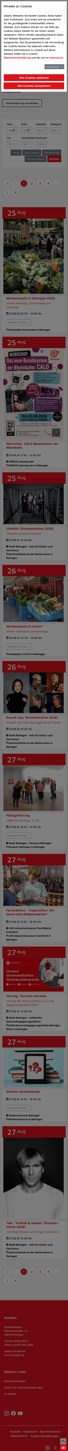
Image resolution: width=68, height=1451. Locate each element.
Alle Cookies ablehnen (34, 77)
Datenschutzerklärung (17, 57)
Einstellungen (52, 66)
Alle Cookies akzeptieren (33, 85)
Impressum (56, 57)
